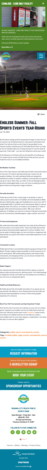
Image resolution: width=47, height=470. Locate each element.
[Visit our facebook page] (18, 432)
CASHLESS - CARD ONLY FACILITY (17, 3)
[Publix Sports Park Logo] (6, 56)
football (8, 335)
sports (18, 332)
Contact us (31, 312)
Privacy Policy (34, 445)
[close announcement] (43, 4)
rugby (20, 335)
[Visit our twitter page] (34, 432)
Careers (10, 445)
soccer (3, 338)
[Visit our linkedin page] (23, 432)
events (36, 332)
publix (12, 332)
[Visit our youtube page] (29, 432)
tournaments (27, 332)
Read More (6, 47)
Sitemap (24, 445)
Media (17, 445)
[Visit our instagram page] (12, 432)
